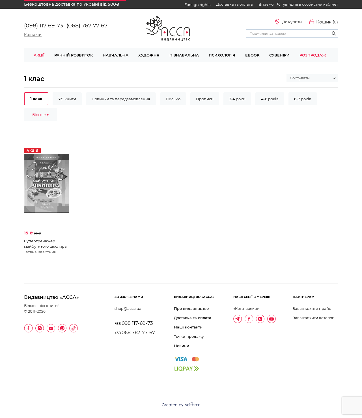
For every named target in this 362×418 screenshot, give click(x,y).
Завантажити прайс (312, 308)
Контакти (33, 34)
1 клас (36, 98)
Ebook (252, 55)
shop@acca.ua (128, 308)
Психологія (222, 55)
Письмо (173, 99)
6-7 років (302, 99)
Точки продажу (189, 336)
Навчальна (115, 55)
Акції (39, 55)
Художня (149, 55)
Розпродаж (312, 55)
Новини (181, 345)
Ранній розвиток (73, 55)
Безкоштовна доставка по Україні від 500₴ (71, 4)
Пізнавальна (184, 55)
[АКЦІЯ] (46, 183)
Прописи (205, 99)
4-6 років (270, 99)
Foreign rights (197, 4)
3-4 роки (237, 99)
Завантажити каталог (313, 317)
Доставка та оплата (234, 4)
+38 (134, 323)
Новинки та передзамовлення (121, 99)
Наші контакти (188, 327)
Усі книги (67, 99)
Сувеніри (279, 55)
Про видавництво (191, 308)
